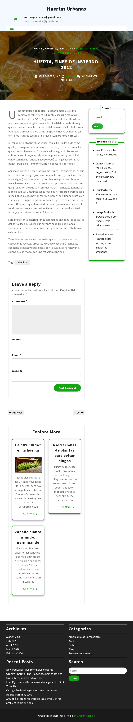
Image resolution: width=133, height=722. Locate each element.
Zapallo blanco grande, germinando (28, 537)
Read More (28, 513)
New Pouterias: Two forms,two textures (29, 669)
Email (16, 355)
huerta (51, 48)
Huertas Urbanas (66, 8)
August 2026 (13, 636)
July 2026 (11, 641)
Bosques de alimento (81, 653)
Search (97, 126)
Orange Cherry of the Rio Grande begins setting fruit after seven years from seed (106, 172)
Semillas (65, 48)
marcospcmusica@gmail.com (41, 21)
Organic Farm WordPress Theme (66, 715)
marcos (70, 76)
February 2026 (14, 653)
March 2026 (13, 649)
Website (17, 371)
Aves (71, 641)
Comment (19, 301)
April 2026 (12, 645)
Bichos (73, 645)
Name (16, 339)
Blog (71, 649)
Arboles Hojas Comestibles (85, 636)
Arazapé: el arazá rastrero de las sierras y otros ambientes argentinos (104, 243)
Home (38, 48)
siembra (22, 262)
